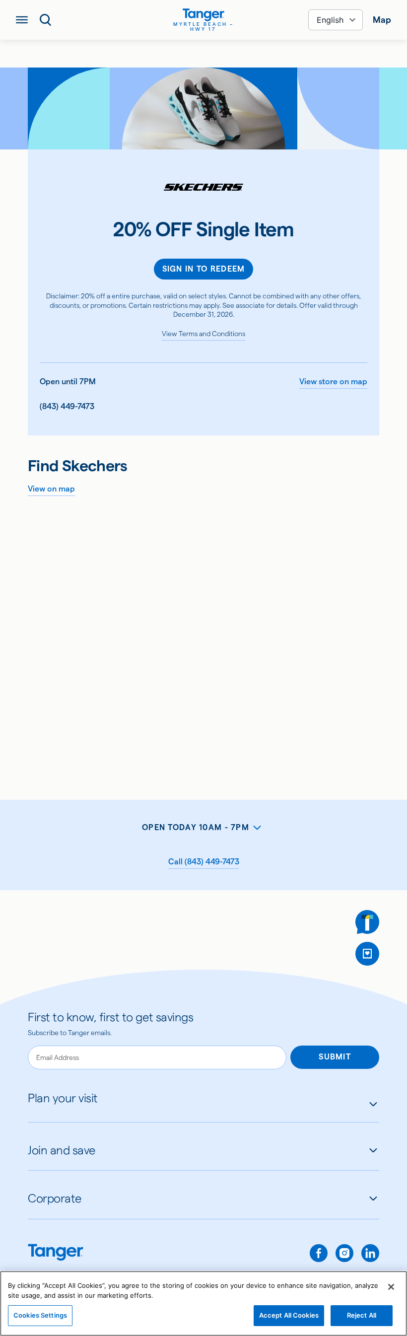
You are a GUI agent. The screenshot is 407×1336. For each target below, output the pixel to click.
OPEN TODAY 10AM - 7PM (195, 827)
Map (382, 19)
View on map (51, 489)
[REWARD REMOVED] (367, 954)
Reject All (361, 1315)
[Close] (391, 1287)
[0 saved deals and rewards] (367, 954)
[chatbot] (367, 922)
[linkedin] (370, 1253)
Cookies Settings (40, 1315)
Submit (335, 1057)
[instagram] (344, 1253)
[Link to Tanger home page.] (55, 1253)
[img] (203, 14)
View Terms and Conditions (203, 334)
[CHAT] (367, 922)
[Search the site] (46, 20)
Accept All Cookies (289, 1315)
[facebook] (319, 1253)
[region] (203, 1303)
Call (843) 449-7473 (203, 861)
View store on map (333, 381)
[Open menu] (22, 20)
